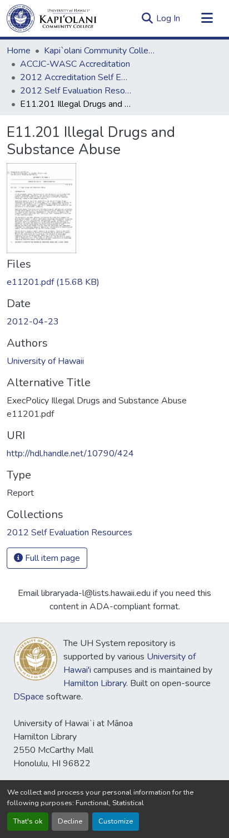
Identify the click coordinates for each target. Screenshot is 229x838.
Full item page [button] (51, 558)
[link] (114, 282)
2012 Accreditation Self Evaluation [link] (75, 77)
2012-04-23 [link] (33, 322)
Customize (115, 821)
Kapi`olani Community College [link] (99, 51)
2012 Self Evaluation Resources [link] (75, 91)
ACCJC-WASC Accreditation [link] (75, 64)
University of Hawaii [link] (45, 361)
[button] (52, 18)
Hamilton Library (94, 683)
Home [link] (19, 51)
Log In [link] (168, 18)
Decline (70, 821)
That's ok (27, 821)
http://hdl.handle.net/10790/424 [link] (70, 453)
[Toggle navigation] (206, 18)
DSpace (28, 697)
